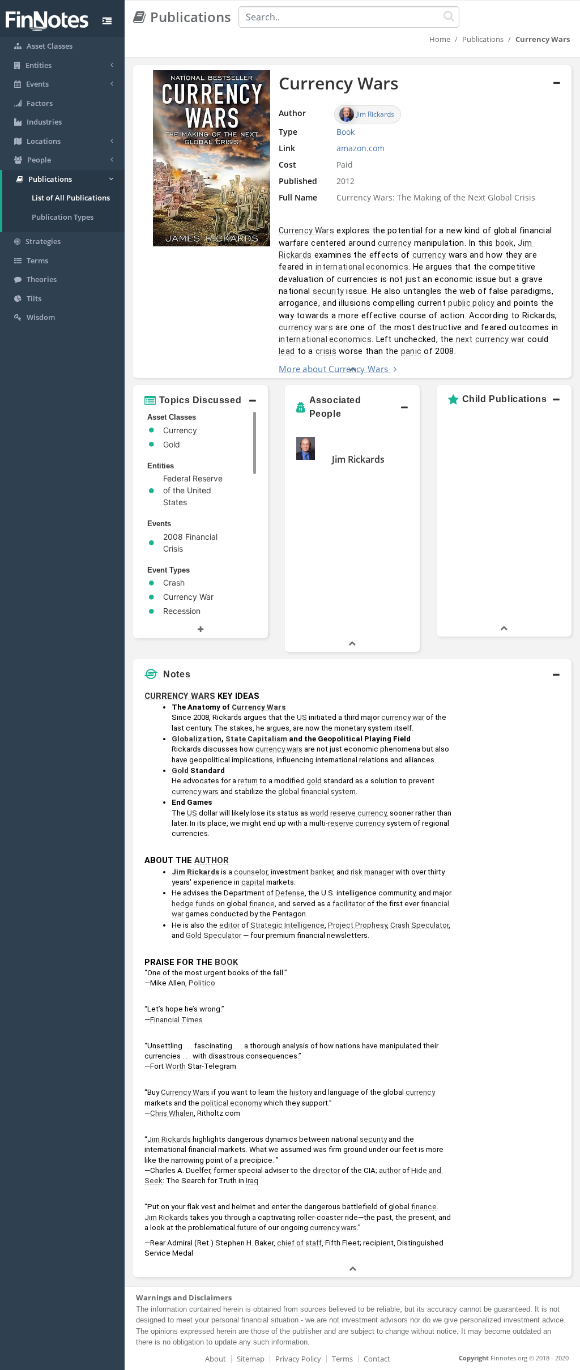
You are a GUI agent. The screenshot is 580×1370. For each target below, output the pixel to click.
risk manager (372, 872)
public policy (471, 303)
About (215, 1359)
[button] (352, 221)
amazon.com (360, 148)
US (302, 717)
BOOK (226, 962)
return (248, 780)
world (319, 813)
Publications (483, 39)
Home (439, 39)
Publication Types (62, 217)
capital (253, 882)
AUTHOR (211, 860)
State (235, 739)
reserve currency (358, 813)
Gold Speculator (213, 935)
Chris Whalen (172, 1113)
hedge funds (193, 903)
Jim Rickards (358, 459)
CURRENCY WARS (179, 696)
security (328, 291)
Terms (342, 1359)
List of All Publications (71, 198)
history (300, 1092)
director (326, 1170)
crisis (325, 351)
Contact (377, 1359)
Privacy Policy (298, 1359)
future (247, 1227)
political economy (231, 1103)
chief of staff (299, 1243)
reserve (340, 823)
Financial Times (176, 1019)
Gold (180, 770)
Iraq (252, 1180)
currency (394, 242)
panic (411, 351)
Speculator (430, 925)
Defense (290, 893)
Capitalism (267, 739)
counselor (250, 872)
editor (229, 925)
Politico (202, 983)
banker (321, 872)
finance (262, 903)
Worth (175, 1066)
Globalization (196, 739)
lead (287, 351)
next (464, 339)
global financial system (317, 791)
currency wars (306, 327)
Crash (400, 925)
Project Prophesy (357, 925)
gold (314, 780)
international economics (361, 266)
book (505, 242)
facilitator (348, 903)
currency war (500, 339)
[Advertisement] (514, 856)
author (389, 1170)
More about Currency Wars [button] (333, 368)
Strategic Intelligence (287, 925)
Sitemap (251, 1359)
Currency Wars (306, 230)
